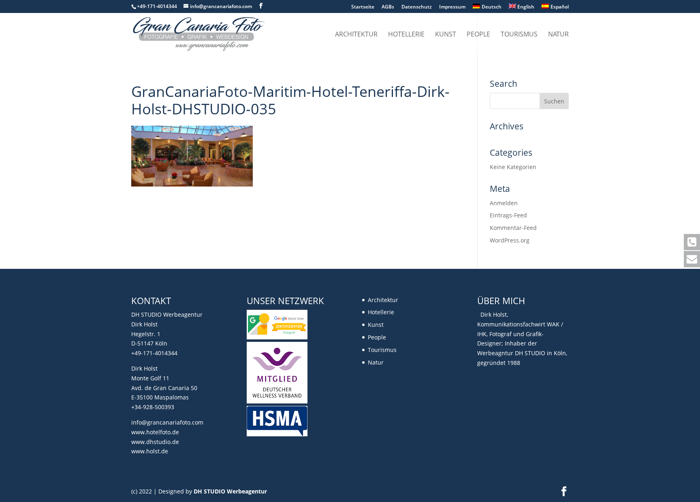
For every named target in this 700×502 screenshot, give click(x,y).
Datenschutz (416, 7)
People (478, 35)
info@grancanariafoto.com (167, 422)
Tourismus (519, 35)
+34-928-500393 (152, 407)
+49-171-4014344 (154, 353)
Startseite (362, 7)
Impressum (452, 7)
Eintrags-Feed (508, 215)
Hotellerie (406, 35)
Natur (558, 35)
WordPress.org (509, 240)
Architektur (356, 35)
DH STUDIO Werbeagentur (230, 491)
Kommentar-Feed (513, 228)
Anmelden (504, 203)
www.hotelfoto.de (155, 432)
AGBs (388, 7)
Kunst (445, 35)
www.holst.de (149, 451)
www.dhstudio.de (155, 442)
